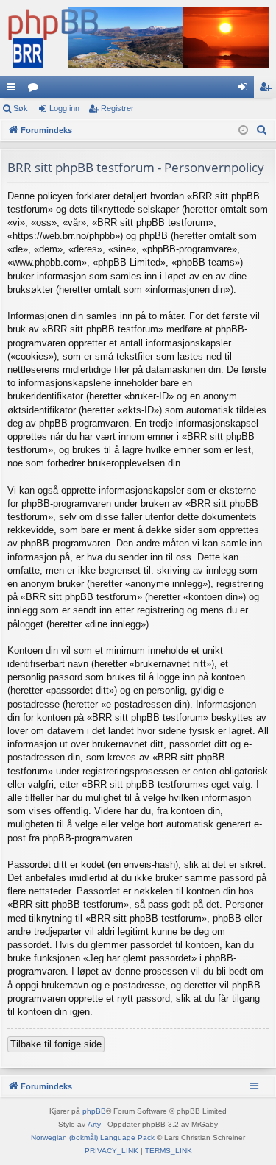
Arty (94, 1124)
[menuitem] (262, 130)
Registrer (117, 108)
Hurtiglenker (14, 90)
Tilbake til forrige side (56, 1044)
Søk (20, 108)
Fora (36, 90)
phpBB (94, 1111)
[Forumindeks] (138, 38)
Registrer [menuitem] (268, 90)
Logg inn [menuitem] (246, 90)
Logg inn (64, 108)
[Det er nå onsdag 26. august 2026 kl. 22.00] (243, 130)
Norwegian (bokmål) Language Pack (93, 1137)
